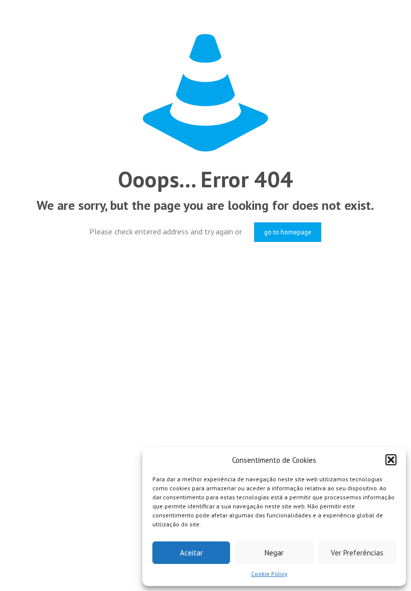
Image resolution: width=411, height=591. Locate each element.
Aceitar (191, 552)
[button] (391, 460)
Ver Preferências (357, 552)
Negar (274, 552)
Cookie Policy (269, 573)
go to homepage (287, 232)
